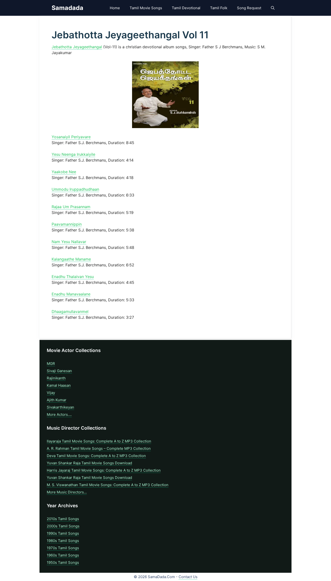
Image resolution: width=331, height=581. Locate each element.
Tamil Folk (218, 8)
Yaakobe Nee (64, 171)
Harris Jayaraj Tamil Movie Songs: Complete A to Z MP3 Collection (104, 470)
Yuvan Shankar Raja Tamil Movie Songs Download (89, 463)
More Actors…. (59, 414)
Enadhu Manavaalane (71, 294)
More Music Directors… (67, 492)
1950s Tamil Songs (63, 562)
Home (115, 8)
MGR (51, 363)
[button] (272, 8)
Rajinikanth (56, 378)
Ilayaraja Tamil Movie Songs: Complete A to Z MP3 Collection (99, 441)
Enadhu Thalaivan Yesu (73, 276)
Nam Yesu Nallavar (69, 241)
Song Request (249, 8)
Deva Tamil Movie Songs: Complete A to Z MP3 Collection (96, 455)
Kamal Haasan (59, 385)
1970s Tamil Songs (63, 548)
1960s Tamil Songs (63, 555)
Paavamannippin (67, 224)
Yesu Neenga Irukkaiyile (73, 154)
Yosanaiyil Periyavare (71, 136)
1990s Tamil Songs (63, 533)
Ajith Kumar (56, 400)
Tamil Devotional (186, 8)
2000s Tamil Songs (63, 526)
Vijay (51, 392)
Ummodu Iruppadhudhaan (75, 189)
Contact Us (188, 576)
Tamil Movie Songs (146, 8)
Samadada (67, 7)
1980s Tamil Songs (63, 540)
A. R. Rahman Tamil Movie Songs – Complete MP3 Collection (99, 448)
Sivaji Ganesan (59, 370)
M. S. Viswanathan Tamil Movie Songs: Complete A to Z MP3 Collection (107, 485)
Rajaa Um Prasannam (71, 206)
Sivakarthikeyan (60, 407)
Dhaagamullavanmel (70, 311)
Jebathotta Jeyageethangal (77, 46)
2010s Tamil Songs (63, 518)
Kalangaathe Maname (71, 259)
